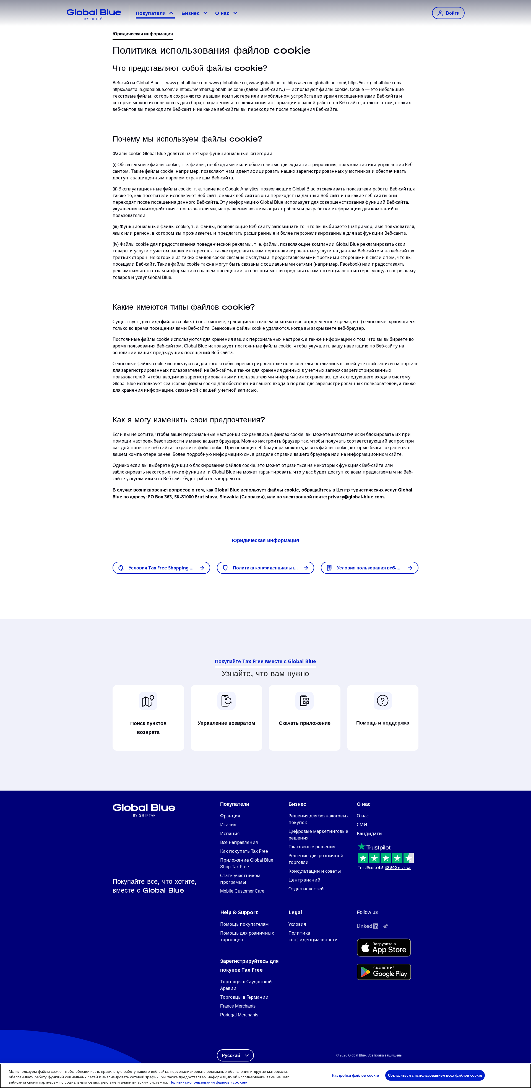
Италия (228, 824)
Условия (297, 924)
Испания (230, 833)
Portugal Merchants (239, 1015)
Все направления (239, 842)
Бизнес (190, 13)
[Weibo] (385, 926)
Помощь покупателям (244, 924)
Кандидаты (369, 833)
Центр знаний (304, 880)
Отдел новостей (306, 888)
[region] (265, 1075)
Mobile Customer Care (242, 891)
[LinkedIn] (367, 926)
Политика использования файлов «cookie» (208, 1082)
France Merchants (238, 1006)
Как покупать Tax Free (244, 851)
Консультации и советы (314, 871)
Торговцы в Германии (244, 997)
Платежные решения (311, 846)
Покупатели (151, 13)
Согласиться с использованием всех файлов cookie (435, 1075)
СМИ (362, 824)
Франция (230, 816)
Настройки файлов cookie (355, 1075)
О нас (222, 13)
